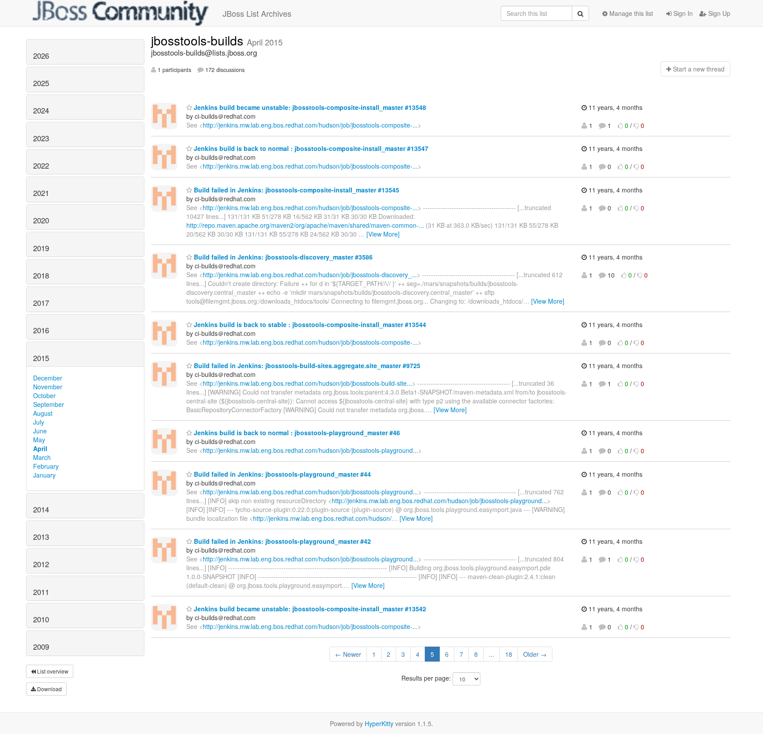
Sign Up (718, 13)
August (43, 413)
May (39, 439)
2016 (41, 330)
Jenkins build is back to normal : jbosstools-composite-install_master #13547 (310, 148)
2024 (41, 110)
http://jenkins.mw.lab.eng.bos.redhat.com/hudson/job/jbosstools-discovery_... (310, 274)
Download (49, 689)
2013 (41, 536)
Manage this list (630, 13)
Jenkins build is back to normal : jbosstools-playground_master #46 (296, 432)
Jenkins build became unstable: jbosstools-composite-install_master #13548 (309, 107)
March (42, 457)
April (40, 448)
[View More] (383, 234)
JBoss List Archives (257, 13)
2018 (41, 275)
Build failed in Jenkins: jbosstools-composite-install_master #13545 (295, 189)
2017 (41, 302)
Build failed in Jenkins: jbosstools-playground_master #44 (281, 474)
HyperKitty (379, 723)
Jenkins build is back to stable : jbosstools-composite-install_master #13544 (309, 324)
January (44, 475)
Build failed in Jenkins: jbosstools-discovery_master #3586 (282, 256)
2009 (41, 646)
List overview (52, 671)
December (47, 377)
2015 (41, 358)
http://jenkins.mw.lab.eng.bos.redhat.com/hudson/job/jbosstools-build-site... (307, 383)
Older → (535, 654)
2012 (41, 564)
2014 (41, 509)
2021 (41, 193)
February (46, 466)
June (40, 430)
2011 (41, 592)
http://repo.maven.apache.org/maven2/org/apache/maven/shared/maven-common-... (305, 225)
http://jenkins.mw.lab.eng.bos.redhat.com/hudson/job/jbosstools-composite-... (310, 124)
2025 (41, 83)
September (48, 404)
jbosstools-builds (199, 40)
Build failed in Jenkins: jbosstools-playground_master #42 (281, 541)
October (44, 395)
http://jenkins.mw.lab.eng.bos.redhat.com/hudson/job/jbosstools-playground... (310, 450)
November (47, 386)
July (38, 422)
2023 (41, 138)
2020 (41, 220)
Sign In (682, 13)
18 (508, 654)
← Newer (348, 654)
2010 (41, 619)
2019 (41, 248)
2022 (41, 165)
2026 (41, 55)
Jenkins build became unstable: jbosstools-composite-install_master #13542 (309, 608)
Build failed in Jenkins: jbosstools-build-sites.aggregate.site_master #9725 (306, 365)
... (491, 654)
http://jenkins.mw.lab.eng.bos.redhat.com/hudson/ (322, 518)
